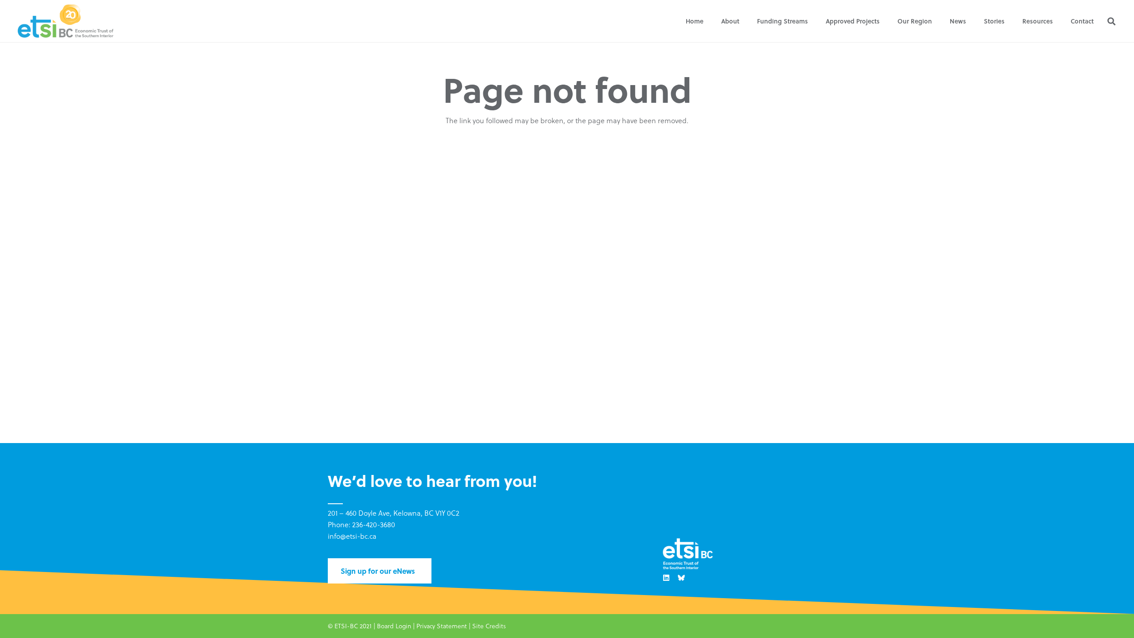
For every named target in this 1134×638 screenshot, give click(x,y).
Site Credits (489, 626)
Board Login (394, 626)
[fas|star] (681, 578)
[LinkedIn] (666, 577)
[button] (744, 21)
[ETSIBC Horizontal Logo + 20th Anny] (65, 21)
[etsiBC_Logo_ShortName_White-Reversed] (687, 554)
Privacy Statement (441, 626)
